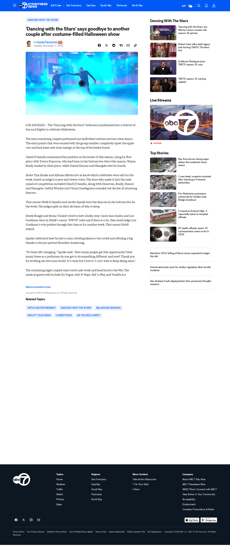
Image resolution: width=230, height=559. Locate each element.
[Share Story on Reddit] (113, 45)
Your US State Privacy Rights (81, 532)
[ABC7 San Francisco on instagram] (31, 520)
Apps (59, 504)
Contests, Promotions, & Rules (198, 509)
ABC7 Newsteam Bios (193, 484)
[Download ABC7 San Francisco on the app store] (191, 520)
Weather (60, 484)
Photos (60, 499)
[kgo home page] (21, 479)
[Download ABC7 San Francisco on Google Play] (209, 520)
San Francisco (73, 5)
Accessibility (188, 499)
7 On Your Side (140, 484)
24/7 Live (56, 5)
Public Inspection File (136, 532)
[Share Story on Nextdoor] (121, 45)
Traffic (59, 489)
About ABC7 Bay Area (193, 479)
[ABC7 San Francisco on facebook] (16, 520)
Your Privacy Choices (35, 532)
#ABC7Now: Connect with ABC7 (199, 489)
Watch (59, 494)
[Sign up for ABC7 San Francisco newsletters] (39, 520)
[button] (14, 5)
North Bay (137, 5)
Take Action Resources (144, 479)
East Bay (90, 5)
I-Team (136, 489)
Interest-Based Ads (117, 532)
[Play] (181, 122)
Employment (189, 504)
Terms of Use (100, 532)
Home (59, 479)
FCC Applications (154, 532)
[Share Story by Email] (128, 45)
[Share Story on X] (106, 45)
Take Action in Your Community (198, 494)
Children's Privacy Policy (57, 532)
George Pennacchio (47, 42)
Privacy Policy (18, 532)
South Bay (105, 5)
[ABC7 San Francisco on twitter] (23, 520)
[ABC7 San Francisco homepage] (33, 5)
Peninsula (122, 5)
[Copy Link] (135, 45)
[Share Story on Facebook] (99, 45)
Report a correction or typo (38, 286)
